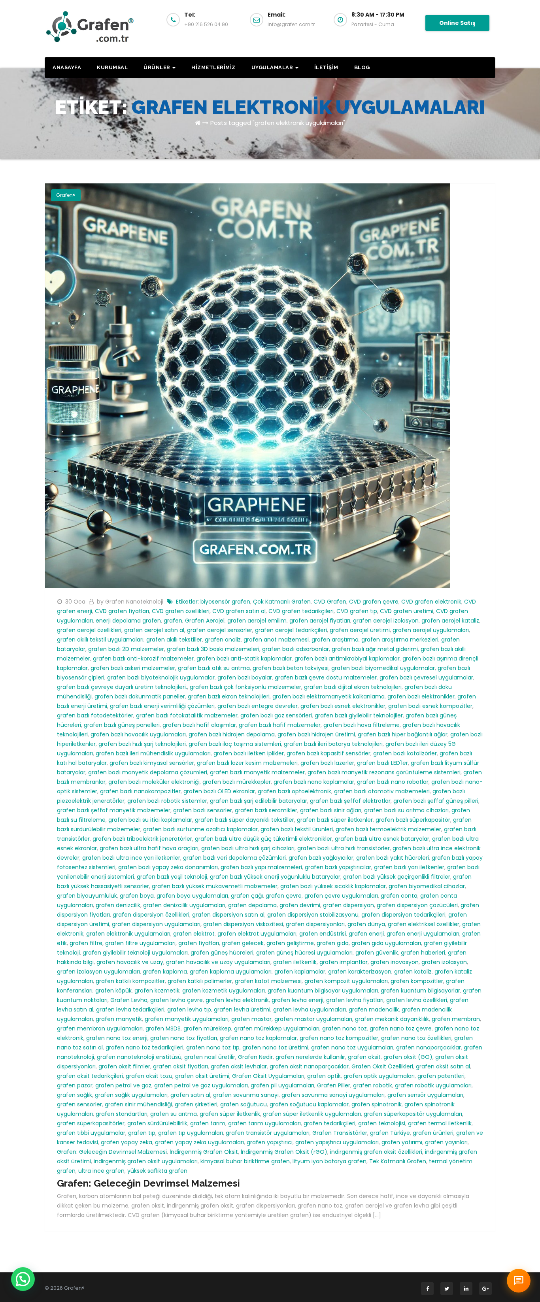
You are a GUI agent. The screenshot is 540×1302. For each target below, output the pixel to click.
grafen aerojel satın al (154, 630)
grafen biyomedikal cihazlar (427, 886)
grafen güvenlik (376, 953)
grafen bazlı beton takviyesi (291, 668)
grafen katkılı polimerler (200, 981)
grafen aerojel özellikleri (89, 630)
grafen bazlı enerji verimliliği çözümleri (162, 706)
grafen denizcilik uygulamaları (184, 905)
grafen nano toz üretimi (275, 1047)
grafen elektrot (194, 934)
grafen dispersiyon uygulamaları (156, 924)
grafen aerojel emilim (257, 621)
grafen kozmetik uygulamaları (223, 990)
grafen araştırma (335, 639)
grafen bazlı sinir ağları (330, 810)
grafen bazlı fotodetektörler (95, 715)
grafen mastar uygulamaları (313, 1019)
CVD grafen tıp (356, 611)
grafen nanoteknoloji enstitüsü (139, 1057)
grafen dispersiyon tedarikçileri (403, 915)
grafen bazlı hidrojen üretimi (316, 734)
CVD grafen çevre (373, 602)
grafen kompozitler (417, 981)
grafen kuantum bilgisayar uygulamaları (323, 990)
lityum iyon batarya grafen (329, 1161)
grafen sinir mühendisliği (138, 1104)
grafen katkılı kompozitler (130, 981)
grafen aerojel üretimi (360, 630)
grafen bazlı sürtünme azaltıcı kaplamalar (200, 829)
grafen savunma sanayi (246, 1095)
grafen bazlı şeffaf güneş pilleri (435, 801)
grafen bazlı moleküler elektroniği (154, 782)
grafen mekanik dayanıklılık (392, 1019)
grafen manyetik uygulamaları (186, 1019)
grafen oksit (364, 1057)
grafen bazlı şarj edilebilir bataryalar (258, 801)
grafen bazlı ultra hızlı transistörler (343, 848)
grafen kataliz (413, 972)
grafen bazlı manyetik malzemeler (257, 772)
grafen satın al (190, 1095)
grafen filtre (86, 943)
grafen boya (137, 896)
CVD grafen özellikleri (181, 611)
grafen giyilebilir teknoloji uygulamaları (135, 953)
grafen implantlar (343, 962)
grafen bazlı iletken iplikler (248, 753)
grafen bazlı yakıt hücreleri (392, 858)
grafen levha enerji (297, 1000)
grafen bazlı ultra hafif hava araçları (149, 848)
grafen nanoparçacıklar (428, 1047)
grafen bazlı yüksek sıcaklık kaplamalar (333, 886)
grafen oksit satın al (443, 1066)
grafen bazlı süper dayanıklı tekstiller (244, 820)
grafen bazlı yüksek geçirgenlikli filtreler (396, 877)
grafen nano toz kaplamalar (258, 1038)
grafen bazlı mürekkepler (236, 782)
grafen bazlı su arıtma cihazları (406, 810)
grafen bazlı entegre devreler (257, 706)
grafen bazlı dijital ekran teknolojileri (353, 687)
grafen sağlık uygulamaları (131, 1095)
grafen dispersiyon (348, 905)
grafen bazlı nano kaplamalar (314, 782)
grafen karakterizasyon (359, 972)
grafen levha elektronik (237, 1000)
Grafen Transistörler (339, 1133)
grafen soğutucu (243, 1104)
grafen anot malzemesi (276, 639)
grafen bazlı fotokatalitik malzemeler (187, 715)
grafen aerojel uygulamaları (431, 630)
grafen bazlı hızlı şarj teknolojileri (142, 744)
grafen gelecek (243, 943)
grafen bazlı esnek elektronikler (342, 706)
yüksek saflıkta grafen (157, 1171)
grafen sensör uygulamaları (425, 1095)
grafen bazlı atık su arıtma (214, 668)
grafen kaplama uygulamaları (231, 972)
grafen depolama (252, 905)
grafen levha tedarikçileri (130, 1009)
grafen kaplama (165, 972)
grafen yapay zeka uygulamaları (199, 1142)
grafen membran (456, 1019)
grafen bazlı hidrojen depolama (232, 734)
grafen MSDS (163, 1028)
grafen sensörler (79, 1104)
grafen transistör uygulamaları (268, 1133)
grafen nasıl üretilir (209, 1057)
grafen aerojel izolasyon (386, 621)
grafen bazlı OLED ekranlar (219, 791)
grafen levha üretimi (242, 1009)
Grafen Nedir (255, 1057)
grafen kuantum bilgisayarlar (420, 990)
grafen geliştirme (290, 943)
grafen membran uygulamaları (100, 1028)
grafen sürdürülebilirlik (157, 1123)
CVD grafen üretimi (406, 611)
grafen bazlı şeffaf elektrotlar (350, 801)
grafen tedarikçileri (329, 1123)
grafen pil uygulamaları (282, 1085)
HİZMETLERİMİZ (213, 67)
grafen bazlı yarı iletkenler (409, 867)
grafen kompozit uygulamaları (346, 981)
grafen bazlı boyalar (244, 677)
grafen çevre (284, 896)
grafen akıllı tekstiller (174, 639)
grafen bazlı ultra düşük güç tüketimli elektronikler (263, 839)
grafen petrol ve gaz (123, 1085)
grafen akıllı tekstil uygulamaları (100, 639)
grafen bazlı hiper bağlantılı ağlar (402, 734)
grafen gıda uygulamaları (386, 943)
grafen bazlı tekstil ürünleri (297, 829)
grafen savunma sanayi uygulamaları (333, 1095)
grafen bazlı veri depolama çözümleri (234, 858)
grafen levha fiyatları (354, 1000)
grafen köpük (113, 990)
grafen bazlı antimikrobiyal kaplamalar (347, 658)
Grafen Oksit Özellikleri (382, 1066)
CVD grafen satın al (239, 611)
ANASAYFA (67, 67)
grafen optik (324, 1076)
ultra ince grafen (101, 1171)
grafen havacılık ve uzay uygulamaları (218, 962)
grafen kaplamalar (299, 972)
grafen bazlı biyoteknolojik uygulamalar (161, 677)
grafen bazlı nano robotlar (393, 782)
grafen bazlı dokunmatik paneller (139, 696)
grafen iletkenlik (295, 962)
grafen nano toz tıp (213, 1047)
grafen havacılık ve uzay (129, 962)
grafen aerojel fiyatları (319, 621)
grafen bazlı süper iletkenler (335, 820)
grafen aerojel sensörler (219, 630)
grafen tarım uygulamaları (264, 1123)
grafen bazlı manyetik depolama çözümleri (147, 772)
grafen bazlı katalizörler (405, 753)
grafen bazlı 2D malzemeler (126, 649)
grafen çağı (247, 896)
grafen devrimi (299, 905)
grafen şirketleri (196, 1104)
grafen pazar (75, 1085)
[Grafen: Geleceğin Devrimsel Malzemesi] (247, 385)
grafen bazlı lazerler (327, 763)
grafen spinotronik (376, 1104)
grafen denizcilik (118, 905)
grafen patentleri (440, 1076)
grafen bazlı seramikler (266, 810)
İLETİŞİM (326, 67)
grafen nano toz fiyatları (183, 1038)
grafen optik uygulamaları (379, 1076)
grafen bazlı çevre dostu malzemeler (326, 677)
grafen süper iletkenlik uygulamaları (312, 1114)
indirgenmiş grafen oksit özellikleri (376, 1152)
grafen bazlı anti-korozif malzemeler (143, 658)
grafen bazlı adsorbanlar (295, 649)
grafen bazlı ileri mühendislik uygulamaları (153, 753)
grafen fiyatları (198, 943)
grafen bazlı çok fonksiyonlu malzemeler (245, 687)
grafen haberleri (423, 953)
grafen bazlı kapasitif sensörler (328, 753)
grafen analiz (223, 639)
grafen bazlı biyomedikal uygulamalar (383, 668)
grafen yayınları (446, 1142)
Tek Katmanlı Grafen (397, 1161)
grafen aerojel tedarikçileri (291, 630)
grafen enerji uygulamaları (423, 934)
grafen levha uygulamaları (309, 1009)
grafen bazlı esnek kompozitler (430, 706)
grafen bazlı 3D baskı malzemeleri (213, 649)
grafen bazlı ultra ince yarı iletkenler (131, 858)
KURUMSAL (112, 67)
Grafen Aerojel (205, 621)
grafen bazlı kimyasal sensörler (152, 763)
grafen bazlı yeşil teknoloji (172, 877)
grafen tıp (141, 1133)
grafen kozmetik (156, 990)
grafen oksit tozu (149, 1076)
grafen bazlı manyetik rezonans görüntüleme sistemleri (384, 772)
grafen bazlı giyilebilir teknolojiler (359, 715)
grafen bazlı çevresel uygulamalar (426, 677)
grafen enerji (366, 934)
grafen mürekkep (207, 1028)
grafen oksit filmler (124, 1066)
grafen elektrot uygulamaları (256, 934)
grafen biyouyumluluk (87, 896)
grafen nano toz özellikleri (416, 1038)
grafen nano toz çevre (401, 1028)
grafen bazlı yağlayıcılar (321, 858)
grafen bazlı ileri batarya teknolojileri (333, 744)
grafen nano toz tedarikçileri (144, 1047)
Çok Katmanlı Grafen (282, 602)
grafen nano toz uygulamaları (352, 1047)
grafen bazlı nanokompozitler (140, 791)
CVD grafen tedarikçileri (301, 611)
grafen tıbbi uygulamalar (91, 1133)
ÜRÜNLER (157, 67)
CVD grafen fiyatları (122, 611)
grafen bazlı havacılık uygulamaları (138, 734)
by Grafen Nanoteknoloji (131, 602)
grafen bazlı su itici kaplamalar (150, 820)
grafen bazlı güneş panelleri (122, 725)
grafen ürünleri (433, 1133)
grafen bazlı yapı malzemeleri (261, 867)
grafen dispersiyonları (315, 924)
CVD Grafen (329, 602)
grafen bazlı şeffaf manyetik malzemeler (113, 810)
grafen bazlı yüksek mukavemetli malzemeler (215, 886)
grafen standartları (121, 1114)
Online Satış (457, 23)
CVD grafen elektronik (431, 602)
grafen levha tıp (189, 1009)
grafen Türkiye (390, 1133)
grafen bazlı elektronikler (421, 696)
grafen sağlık (74, 1095)
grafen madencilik (374, 1009)
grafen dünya (366, 924)
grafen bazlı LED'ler (382, 763)
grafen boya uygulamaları (192, 896)
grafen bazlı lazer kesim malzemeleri (247, 763)
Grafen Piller (333, 1085)
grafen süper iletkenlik (230, 1114)
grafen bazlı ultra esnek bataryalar (382, 839)
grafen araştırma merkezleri (399, 639)
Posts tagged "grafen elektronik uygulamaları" (277, 123)
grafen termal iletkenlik (440, 1123)
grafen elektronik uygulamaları (128, 934)
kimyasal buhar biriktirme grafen (245, 1161)
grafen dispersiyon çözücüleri (417, 905)
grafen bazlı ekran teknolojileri (229, 696)
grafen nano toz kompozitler (339, 1038)
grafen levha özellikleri (416, 1000)
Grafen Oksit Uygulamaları (268, 1076)
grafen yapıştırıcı (270, 1142)
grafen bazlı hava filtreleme (361, 725)
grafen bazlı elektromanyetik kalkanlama (328, 696)
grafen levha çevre (176, 1000)
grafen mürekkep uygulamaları (276, 1028)
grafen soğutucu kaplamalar (309, 1104)
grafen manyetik (119, 1019)
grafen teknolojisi (381, 1123)
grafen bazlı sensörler (202, 810)
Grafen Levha (128, 1000)
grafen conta (399, 896)
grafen (173, 621)
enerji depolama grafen (128, 621)
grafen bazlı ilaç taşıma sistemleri (235, 744)
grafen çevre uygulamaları (341, 896)
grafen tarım (207, 1123)
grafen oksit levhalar (239, 1066)
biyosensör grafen (225, 602)
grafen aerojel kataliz (450, 621)
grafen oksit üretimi (202, 1076)
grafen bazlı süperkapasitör (413, 820)
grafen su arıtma (173, 1114)
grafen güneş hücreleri (222, 953)
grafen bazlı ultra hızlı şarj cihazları (248, 848)
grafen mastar (251, 1019)
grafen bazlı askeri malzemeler (133, 668)
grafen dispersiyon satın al (228, 915)
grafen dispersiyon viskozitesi (243, 924)
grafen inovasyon (394, 962)
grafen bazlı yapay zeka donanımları (168, 867)
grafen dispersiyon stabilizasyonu (313, 915)
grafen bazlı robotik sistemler (167, 801)
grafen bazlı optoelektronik (294, 791)
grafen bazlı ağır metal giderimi (375, 649)
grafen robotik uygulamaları (433, 1085)
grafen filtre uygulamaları (140, 943)
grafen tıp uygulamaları (190, 1133)
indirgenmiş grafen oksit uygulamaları (146, 1161)
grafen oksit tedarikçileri (90, 1076)
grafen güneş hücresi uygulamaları (304, 953)
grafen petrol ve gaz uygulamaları (201, 1085)
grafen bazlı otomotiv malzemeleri (382, 791)
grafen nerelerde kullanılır (310, 1057)
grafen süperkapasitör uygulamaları (413, 1114)
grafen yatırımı (401, 1142)
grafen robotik (372, 1085)
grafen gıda (333, 943)
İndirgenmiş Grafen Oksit (204, 1152)
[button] (23, 1279)
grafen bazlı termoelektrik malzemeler (388, 829)
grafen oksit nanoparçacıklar (309, 1066)
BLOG (362, 67)
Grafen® (66, 195)
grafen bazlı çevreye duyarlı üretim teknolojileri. (122, 687)
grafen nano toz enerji (116, 1038)
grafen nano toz (344, 1028)
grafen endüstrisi (322, 934)
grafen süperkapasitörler (91, 1123)
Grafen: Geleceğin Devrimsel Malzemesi (112, 1152)
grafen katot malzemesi (268, 981)
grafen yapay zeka (126, 1142)
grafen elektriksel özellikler (423, 924)
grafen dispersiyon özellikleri (151, 915)
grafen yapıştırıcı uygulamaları (337, 1142)
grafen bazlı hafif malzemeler (280, 725)
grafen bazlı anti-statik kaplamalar (244, 658)
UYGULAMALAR (273, 67)
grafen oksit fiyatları (180, 1066)
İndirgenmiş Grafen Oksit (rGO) (284, 1152)
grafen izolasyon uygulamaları (98, 972)
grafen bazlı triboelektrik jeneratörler (142, 839)
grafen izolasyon (444, 962)
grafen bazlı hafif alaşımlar (199, 725)
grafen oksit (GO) (407, 1057)
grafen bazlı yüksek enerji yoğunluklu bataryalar (275, 877)
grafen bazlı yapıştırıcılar (338, 867)
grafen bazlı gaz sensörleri (276, 715)
